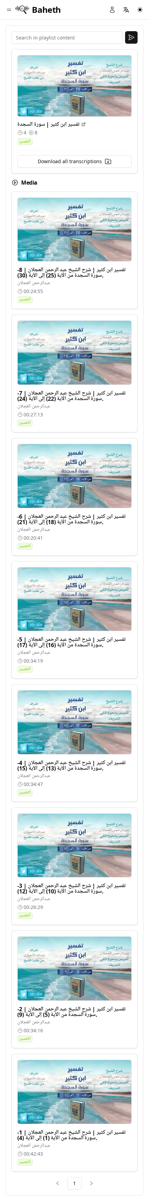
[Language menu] (126, 9)
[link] (57, 1183)
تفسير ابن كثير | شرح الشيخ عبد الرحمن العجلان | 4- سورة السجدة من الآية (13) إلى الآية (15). (71, 765)
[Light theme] (140, 9)
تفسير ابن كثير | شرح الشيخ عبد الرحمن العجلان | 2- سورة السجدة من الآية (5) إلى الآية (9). (71, 1011)
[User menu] (112, 9)
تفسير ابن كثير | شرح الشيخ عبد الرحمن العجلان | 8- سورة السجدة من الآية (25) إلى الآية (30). (71, 272)
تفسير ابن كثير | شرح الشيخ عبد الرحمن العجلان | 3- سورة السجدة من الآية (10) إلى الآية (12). (71, 888)
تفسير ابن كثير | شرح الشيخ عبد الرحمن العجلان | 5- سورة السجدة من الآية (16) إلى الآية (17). (71, 642)
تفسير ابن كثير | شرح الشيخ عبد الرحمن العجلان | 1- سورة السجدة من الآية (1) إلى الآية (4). (71, 1135)
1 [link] (74, 1183)
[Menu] (9, 9)
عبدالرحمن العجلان (33, 283)
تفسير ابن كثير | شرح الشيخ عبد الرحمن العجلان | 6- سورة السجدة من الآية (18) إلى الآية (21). (71, 519)
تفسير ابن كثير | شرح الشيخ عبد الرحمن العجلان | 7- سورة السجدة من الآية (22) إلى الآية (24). (71, 395)
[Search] (131, 37)
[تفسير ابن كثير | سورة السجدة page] (83, 124)
